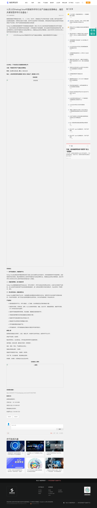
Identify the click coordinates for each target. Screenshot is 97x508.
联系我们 (40, 491)
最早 (54, 433)
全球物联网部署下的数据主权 (76, 73)
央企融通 (60, 490)
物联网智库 (13, 2)
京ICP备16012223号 (35, 503)
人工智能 (27, 18)
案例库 (52, 2)
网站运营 (64, 2)
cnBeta (49, 495)
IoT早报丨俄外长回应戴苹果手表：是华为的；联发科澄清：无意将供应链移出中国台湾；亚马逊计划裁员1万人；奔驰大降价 (15, 471)
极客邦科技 (60, 491)
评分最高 (61, 433)
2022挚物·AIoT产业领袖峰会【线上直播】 (35, 453)
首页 (26, 2)
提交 (60, 429)
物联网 (32, 18)
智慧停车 (9, 416)
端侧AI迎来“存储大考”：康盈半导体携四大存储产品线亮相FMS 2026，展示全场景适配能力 (79, 61)
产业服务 (45, 2)
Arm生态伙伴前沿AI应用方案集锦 (77, 104)
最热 (57, 433)
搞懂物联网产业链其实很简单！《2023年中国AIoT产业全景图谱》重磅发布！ (15, 453)
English (77, 2)
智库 (33, 2)
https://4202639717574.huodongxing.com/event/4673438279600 (21, 392)
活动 (39, 2)
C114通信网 (50, 491)
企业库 (58, 2)
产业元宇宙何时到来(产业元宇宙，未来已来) (54, 453)
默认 (52, 433)
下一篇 (71, 146)
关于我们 (71, 2)
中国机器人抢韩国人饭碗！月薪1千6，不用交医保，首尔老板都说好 (54, 471)
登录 (88, 2)
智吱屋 (39, 493)
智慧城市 (16, 416)
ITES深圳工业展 (51, 493)
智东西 (49, 490)
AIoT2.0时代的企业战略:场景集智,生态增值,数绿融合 (34, 471)
